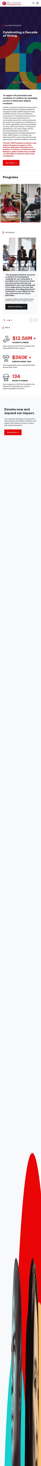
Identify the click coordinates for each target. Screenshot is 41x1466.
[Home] (11, 3)
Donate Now (12, 432)
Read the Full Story (15, 307)
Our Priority (10, 163)
